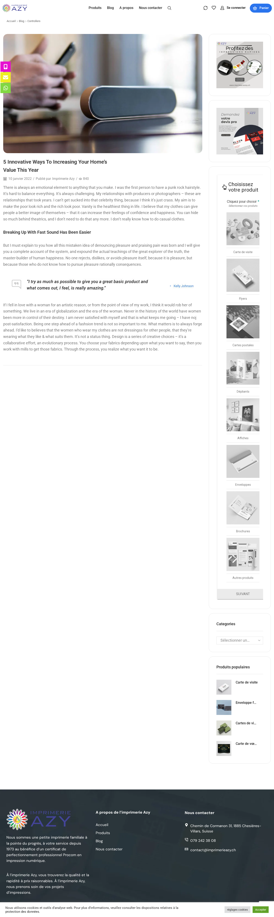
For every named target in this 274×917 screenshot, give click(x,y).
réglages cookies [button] (237, 909)
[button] (169, 7)
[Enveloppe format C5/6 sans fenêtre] (223, 707)
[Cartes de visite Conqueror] (223, 727)
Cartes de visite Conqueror (247, 723)
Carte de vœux (247, 744)
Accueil (11, 21)
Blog (21, 21)
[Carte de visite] (223, 687)
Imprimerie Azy (63, 179)
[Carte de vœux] (223, 748)
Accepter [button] (260, 909)
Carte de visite (247, 682)
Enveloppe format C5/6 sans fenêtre (247, 703)
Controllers (33, 21)
